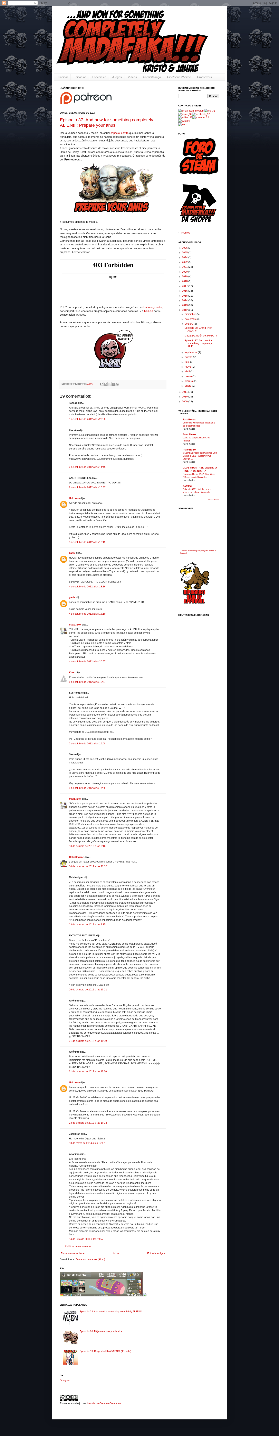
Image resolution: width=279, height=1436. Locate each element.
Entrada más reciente (73, 1253)
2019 (185, 276)
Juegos (117, 77)
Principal (62, 77)
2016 (185, 290)
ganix (72, 553)
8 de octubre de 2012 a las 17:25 (87, 788)
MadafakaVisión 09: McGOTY (200, 335)
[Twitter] (185, 117)
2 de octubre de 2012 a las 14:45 (87, 467)
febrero (189, 381)
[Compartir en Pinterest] (117, 384)
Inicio (116, 1253)
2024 (185, 257)
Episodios (80, 77)
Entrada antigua (156, 1253)
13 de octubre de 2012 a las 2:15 (87, 924)
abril (187, 371)
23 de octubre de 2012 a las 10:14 (88, 1122)
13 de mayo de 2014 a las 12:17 (87, 1143)
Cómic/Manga (152, 77)
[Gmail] (191, 110)
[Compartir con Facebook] (113, 384)
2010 (185, 396)
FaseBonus (189, 419)
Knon (72, 672)
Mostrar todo (213, 500)
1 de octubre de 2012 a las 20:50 (87, 419)
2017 (185, 286)
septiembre (191, 352)
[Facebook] (201, 114)
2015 (185, 295)
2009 (185, 401)
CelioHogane (76, 857)
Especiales (99, 77)
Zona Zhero (189, 434)
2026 (185, 247)
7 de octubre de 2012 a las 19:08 (87, 743)
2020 (185, 271)
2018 (185, 281)
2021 (185, 266)
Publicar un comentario (78, 1246)
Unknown (74, 498)
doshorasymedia (152, 307)
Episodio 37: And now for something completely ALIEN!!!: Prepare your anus (106, 122)
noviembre (191, 319)
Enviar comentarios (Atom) (90, 1259)
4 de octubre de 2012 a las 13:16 (87, 586)
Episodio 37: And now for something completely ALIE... (198, 343)
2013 (185, 305)
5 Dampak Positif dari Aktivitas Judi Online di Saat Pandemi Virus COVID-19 (200, 456)
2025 (185, 252)
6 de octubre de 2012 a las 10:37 (87, 682)
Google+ (64, 1380)
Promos (185, 232)
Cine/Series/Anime (179, 77)
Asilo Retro (189, 449)
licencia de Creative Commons (104, 1403)
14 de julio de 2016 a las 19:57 (86, 1239)
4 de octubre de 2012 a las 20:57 (87, 661)
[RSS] (209, 110)
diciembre (190, 314)
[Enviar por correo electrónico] (102, 384)
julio (187, 362)
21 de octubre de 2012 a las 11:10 (88, 1071)
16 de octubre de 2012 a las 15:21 (88, 989)
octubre (189, 323)
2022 (185, 262)
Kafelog (187, 486)
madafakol (75, 624)
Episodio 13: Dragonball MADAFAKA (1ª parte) (105, 1351)
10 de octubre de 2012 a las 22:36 (88, 866)
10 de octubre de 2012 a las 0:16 (87, 846)
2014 (185, 300)
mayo (188, 366)
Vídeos (132, 77)
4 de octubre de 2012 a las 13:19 (87, 613)
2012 (185, 310)
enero (188, 385)
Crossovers (204, 77)
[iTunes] (185, 114)
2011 (185, 392)
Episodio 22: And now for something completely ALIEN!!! (111, 1311)
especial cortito (119, 132)
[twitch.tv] (184, 121)
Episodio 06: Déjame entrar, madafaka (101, 1331)
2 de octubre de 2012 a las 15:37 (87, 487)
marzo (188, 376)
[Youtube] (200, 117)
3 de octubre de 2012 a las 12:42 (87, 542)
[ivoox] (182, 124)
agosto (189, 357)
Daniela (148, 311)
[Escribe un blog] (106, 384)
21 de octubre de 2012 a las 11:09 (88, 1041)
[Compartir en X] (109, 384)
